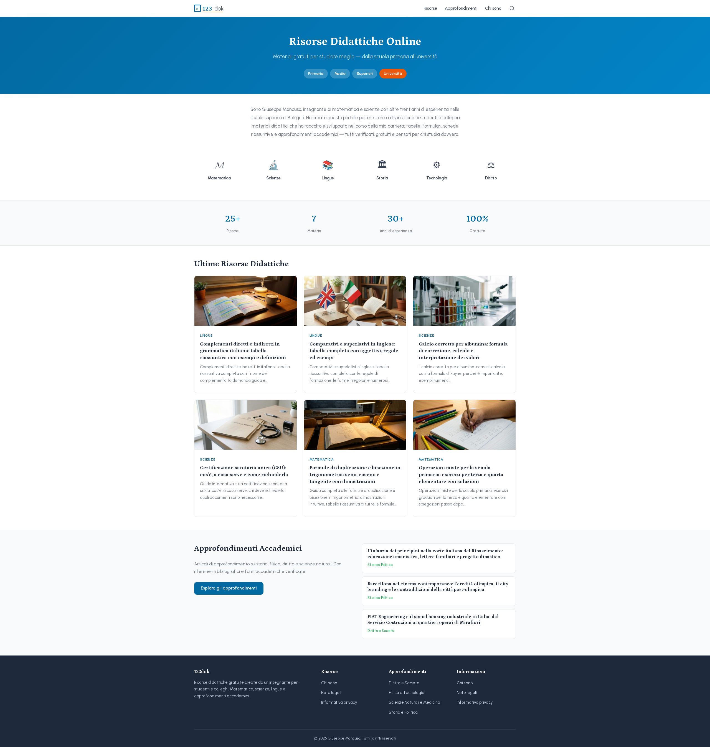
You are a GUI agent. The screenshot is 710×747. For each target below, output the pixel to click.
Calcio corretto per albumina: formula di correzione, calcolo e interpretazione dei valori (463, 350)
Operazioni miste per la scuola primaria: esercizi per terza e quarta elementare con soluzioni (461, 474)
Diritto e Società (404, 682)
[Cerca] (512, 8)
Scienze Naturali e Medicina (414, 702)
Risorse (430, 8)
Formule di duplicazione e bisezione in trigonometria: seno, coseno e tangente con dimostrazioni (355, 474)
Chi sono (493, 8)
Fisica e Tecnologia (406, 692)
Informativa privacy (339, 702)
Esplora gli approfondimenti (229, 588)
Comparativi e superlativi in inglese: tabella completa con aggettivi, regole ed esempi (354, 350)
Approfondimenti (461, 8)
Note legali (331, 692)
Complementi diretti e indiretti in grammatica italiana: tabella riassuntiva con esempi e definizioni (243, 350)
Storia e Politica (403, 712)
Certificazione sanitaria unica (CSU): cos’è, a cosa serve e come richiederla (244, 471)
